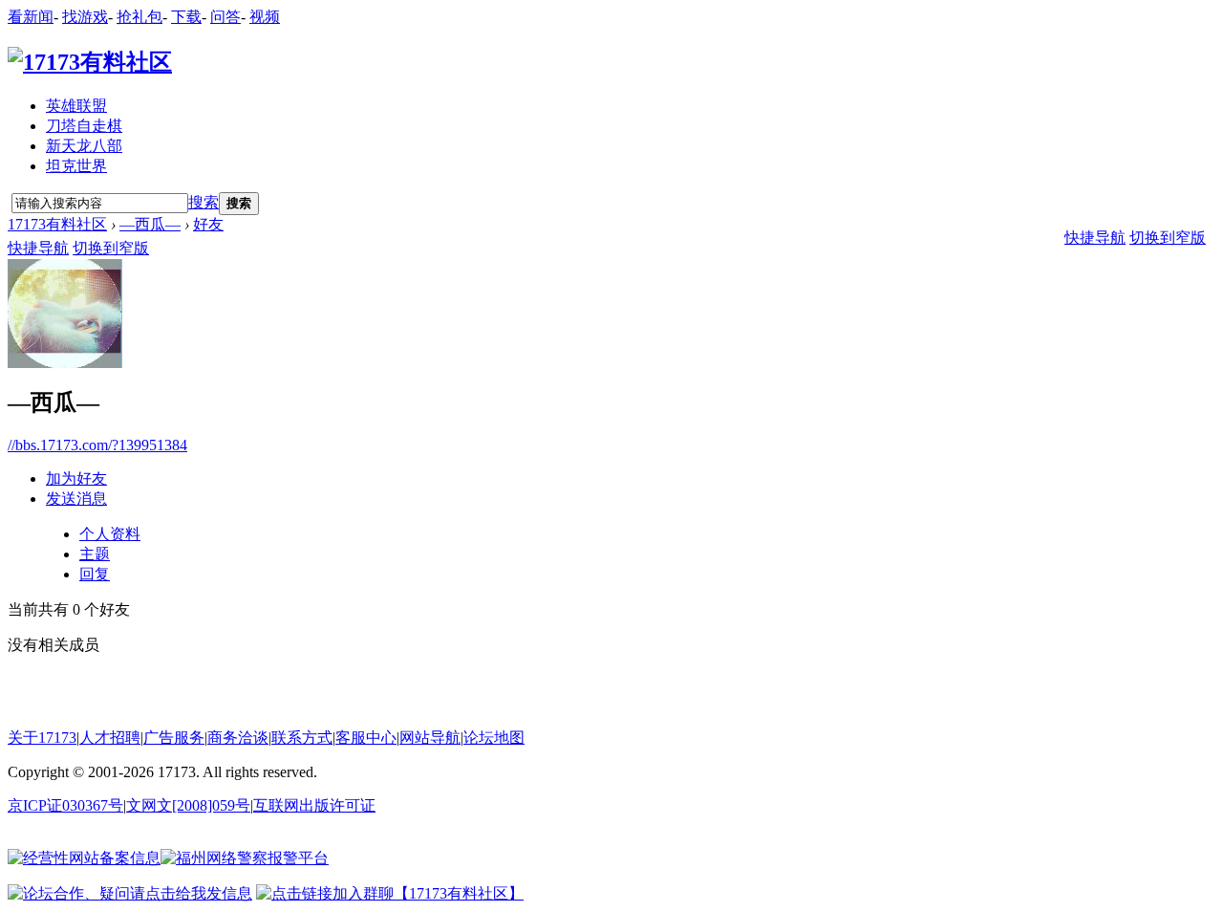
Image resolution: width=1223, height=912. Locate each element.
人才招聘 (109, 737)
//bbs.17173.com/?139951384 (97, 445)
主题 (94, 554)
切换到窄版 (111, 248)
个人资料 (109, 534)
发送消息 (76, 498)
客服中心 (366, 737)
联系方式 (302, 737)
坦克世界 (76, 166)
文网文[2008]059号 (188, 805)
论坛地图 (494, 737)
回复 (94, 574)
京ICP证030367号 (65, 805)
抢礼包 (139, 17)
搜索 (203, 202)
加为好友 (76, 478)
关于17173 (42, 737)
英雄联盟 (76, 106)
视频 (264, 17)
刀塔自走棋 (84, 126)
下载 (186, 17)
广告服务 (173, 737)
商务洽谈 (237, 737)
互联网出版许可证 (314, 805)
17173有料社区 (57, 224)
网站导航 (430, 737)
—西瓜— (150, 224)
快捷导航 (38, 248)
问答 (225, 17)
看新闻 (31, 17)
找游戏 (85, 17)
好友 (208, 224)
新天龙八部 (84, 146)
